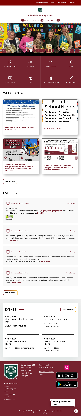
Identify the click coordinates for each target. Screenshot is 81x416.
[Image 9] (53, 50)
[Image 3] (34, 50)
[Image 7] (47, 50)
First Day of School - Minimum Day (20, 320)
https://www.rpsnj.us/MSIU (52, 211)
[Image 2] (31, 50)
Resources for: (42, 3)
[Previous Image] (72, 51)
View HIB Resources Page (46, 373)
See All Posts (10, 293)
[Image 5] (40, 50)
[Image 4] (37, 50)
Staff (53, 3)
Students (62, 3)
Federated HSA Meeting (56, 319)
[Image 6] (43, 50)
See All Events (68, 309)
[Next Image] (77, 51)
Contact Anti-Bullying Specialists (46, 366)
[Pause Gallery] (4, 51)
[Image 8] (50, 50)
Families (72, 3)
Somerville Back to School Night (18, 342)
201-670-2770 (9, 399)
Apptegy (45, 413)
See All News (10, 181)
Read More (41, 213)
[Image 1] (28, 50)
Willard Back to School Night (55, 342)
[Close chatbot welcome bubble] (51, 400)
